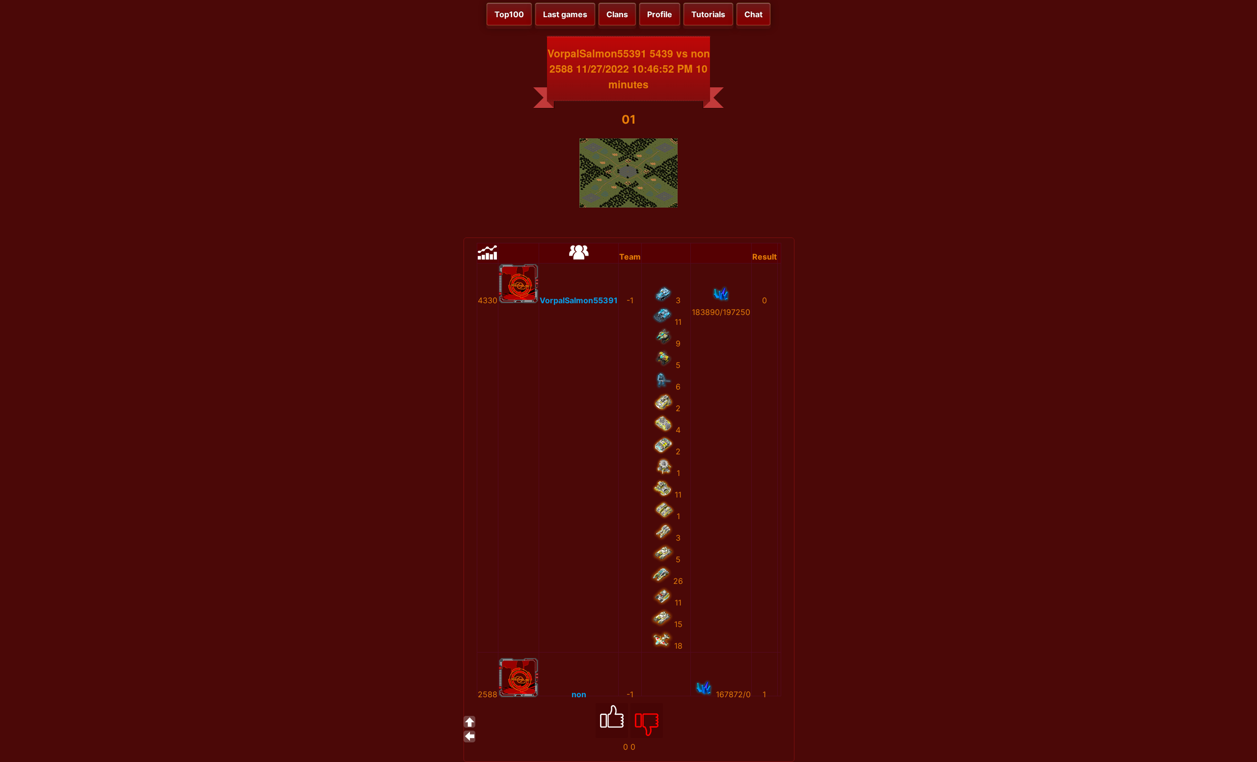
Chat (753, 14)
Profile (659, 14)
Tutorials (708, 14)
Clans (617, 14)
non (579, 694)
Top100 (509, 14)
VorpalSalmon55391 (579, 300)
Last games (565, 14)
